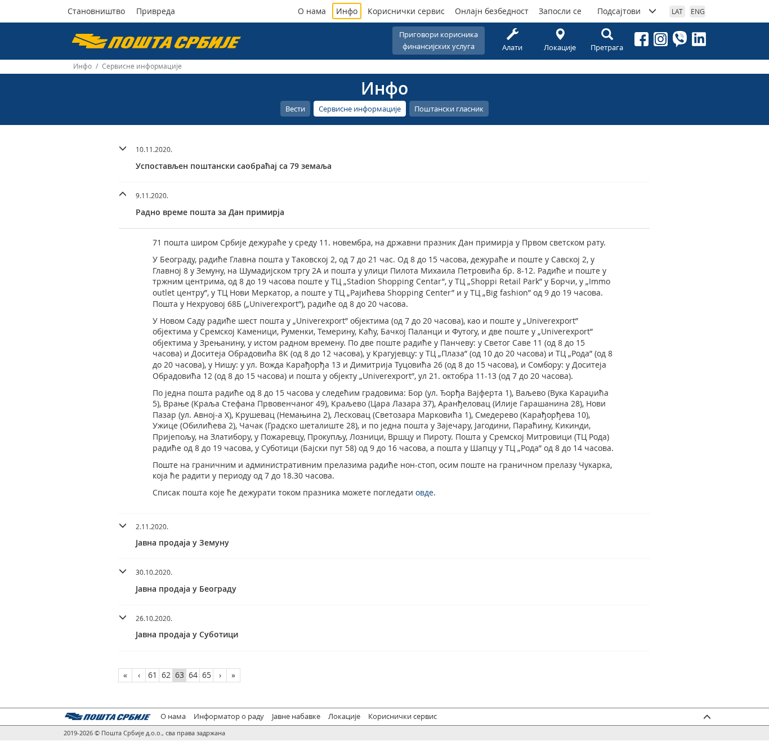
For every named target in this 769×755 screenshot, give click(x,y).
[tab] (384, 159)
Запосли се (560, 11)
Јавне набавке (296, 716)
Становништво (96, 11)
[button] (384, 156)
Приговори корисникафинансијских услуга (438, 40)
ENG (698, 11)
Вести (295, 109)
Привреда (155, 11)
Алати (512, 47)
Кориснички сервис (406, 11)
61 (152, 674)
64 (193, 674)
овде (424, 492)
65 (206, 674)
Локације (560, 47)
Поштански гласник (449, 109)
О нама (312, 11)
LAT (677, 11)
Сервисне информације (360, 109)
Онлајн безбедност (492, 11)
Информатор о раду (229, 716)
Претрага (607, 47)
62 (166, 674)
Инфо (346, 11)
